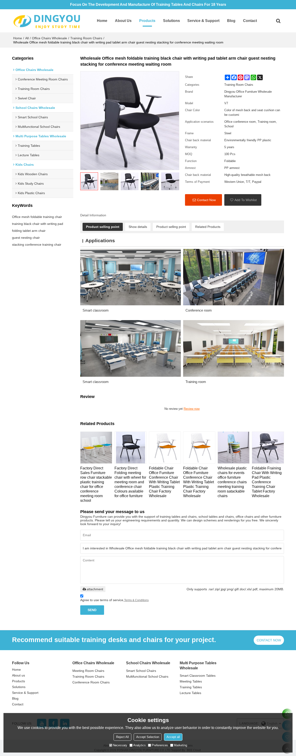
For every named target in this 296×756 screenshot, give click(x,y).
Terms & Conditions (136, 600)
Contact (250, 21)
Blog (231, 21)
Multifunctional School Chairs (147, 676)
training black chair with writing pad (37, 224)
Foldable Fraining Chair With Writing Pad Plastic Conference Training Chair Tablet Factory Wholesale (267, 482)
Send (92, 610)
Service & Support (203, 21)
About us (123, 21)
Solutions (171, 21)
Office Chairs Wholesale (49, 38)
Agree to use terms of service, (114, 600)
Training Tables (191, 687)
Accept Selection (147, 737)
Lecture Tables (190, 693)
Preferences (160, 745)
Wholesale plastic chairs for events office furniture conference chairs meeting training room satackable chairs (232, 482)
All (27, 38)
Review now (192, 408)
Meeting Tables (191, 681)
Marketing (180, 745)
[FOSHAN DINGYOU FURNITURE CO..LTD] (46, 20)
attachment (95, 589)
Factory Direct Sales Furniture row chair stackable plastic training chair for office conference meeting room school (96, 484)
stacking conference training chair (36, 244)
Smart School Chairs (141, 671)
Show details (138, 227)
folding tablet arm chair (29, 231)
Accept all (173, 737)
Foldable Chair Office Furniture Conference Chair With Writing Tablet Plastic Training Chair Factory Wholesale (164, 482)
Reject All (122, 737)
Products (147, 21)
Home (102, 21)
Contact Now (206, 200)
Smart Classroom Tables (198, 675)
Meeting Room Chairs (88, 671)
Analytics (139, 745)
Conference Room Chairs (91, 682)
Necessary (120, 745)
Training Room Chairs (86, 38)
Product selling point (102, 227)
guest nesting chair (26, 237)
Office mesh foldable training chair (37, 217)
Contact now (269, 640)
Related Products (207, 227)
